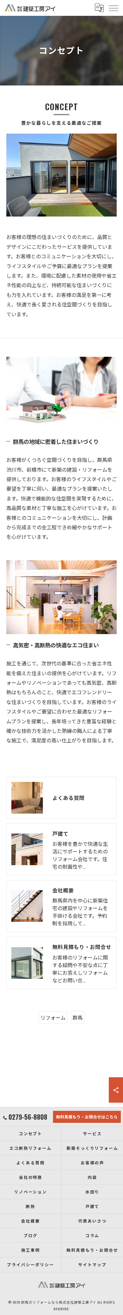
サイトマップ (92, 1265)
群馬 (78, 1017)
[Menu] (113, 8)
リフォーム (53, 1017)
